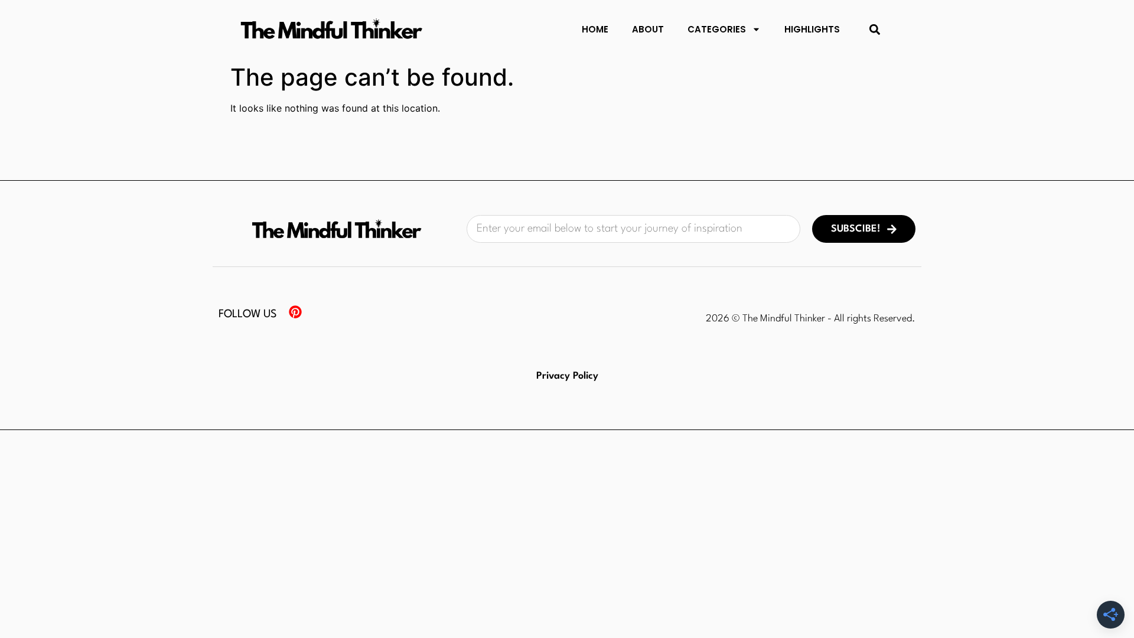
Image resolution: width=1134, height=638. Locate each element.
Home (595, 29)
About (648, 29)
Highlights (812, 29)
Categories (716, 29)
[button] (875, 29)
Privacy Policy (567, 376)
